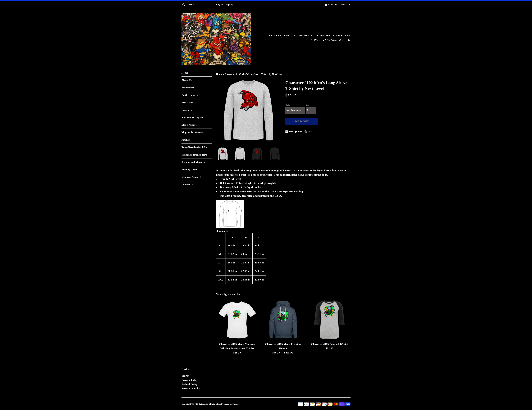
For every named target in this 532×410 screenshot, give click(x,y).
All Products (188, 87)
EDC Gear (187, 102)
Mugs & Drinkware (192, 132)
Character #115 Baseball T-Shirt (329, 344)
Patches (185, 139)
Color (288, 105)
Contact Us (187, 184)
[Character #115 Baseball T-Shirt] (330, 320)
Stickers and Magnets (193, 162)
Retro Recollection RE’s (194, 147)
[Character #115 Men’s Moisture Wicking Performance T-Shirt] (237, 320)
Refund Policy (189, 384)
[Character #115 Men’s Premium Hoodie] (283, 320)
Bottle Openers (189, 95)
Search (185, 375)
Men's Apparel (189, 124)
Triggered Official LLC (209, 404)
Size (307, 105)
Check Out (345, 4)
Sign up (229, 4)
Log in (219, 4)
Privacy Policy (189, 380)
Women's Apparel (191, 177)
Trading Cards (189, 169)
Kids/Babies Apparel (192, 117)
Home (184, 72)
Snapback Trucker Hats (194, 154)
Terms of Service (190, 388)
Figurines (186, 110)
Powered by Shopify (230, 404)
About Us (186, 80)
